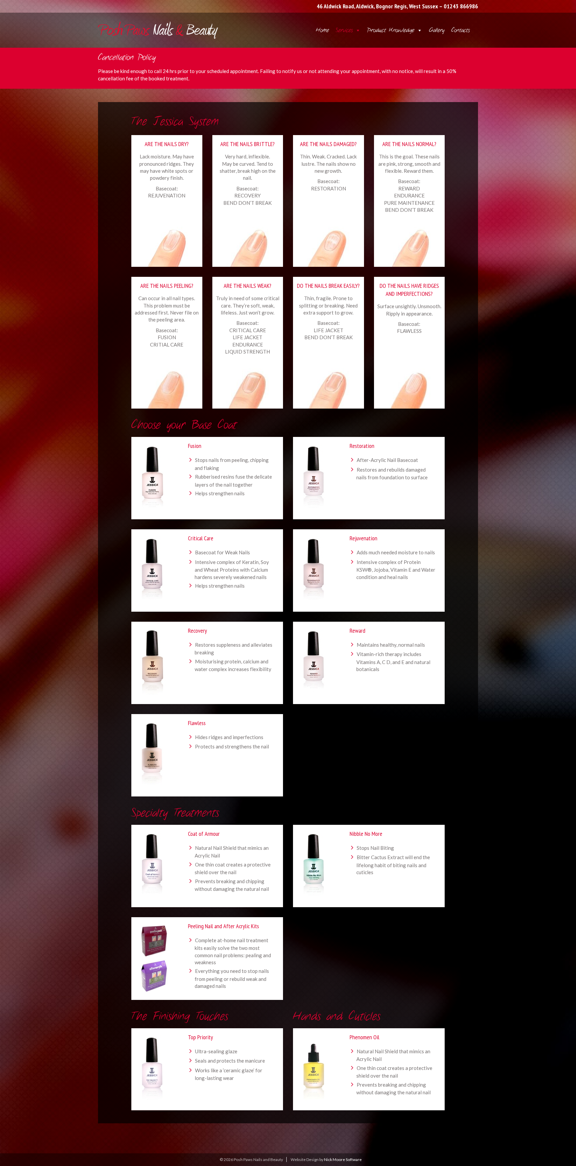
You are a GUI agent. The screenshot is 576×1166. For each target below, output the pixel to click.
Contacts (460, 30)
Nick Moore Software (343, 1159)
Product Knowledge (390, 30)
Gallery (437, 30)
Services (344, 30)
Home (322, 30)
